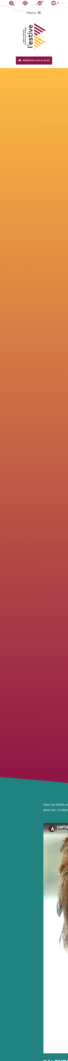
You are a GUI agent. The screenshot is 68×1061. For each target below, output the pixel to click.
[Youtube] (55, 3)
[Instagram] (25, 3)
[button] (31, 12)
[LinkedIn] (40, 3)
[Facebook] (11, 3)
